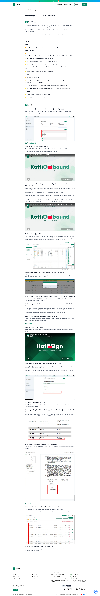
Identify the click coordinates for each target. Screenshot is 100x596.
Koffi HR (63, 585)
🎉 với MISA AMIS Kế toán (34, 53)
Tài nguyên (67, 4)
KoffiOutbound (16, 578)
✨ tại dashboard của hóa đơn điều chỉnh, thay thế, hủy (49, 67)
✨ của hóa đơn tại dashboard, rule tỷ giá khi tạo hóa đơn (45, 64)
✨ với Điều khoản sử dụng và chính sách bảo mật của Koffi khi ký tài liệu (46, 85)
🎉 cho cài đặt (41, 47)
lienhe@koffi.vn (76, 574)
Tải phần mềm (35, 576)
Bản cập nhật (35, 574)
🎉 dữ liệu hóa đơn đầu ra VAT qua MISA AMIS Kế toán (50, 55)
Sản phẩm (58, 4)
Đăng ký (84, 4)
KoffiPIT (15, 581)
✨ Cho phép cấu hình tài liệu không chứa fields (44, 80)
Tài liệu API (34, 578)
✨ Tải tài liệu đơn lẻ (34, 82)
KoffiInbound (16, 576)
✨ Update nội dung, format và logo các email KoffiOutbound (39, 71)
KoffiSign (15, 574)
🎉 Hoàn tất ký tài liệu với (33, 77)
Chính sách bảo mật (60, 594)
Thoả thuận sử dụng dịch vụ (72, 594)
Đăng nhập (77, 4)
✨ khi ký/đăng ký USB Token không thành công (41, 61)
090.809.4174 (76, 576)
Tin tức (33, 581)
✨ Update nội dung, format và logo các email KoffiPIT (37, 94)
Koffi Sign (68, 585)
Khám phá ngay (54, 1)
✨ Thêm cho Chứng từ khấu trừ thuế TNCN (40, 97)
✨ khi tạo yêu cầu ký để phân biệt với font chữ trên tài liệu (48, 88)
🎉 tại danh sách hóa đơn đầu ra (39, 58)
